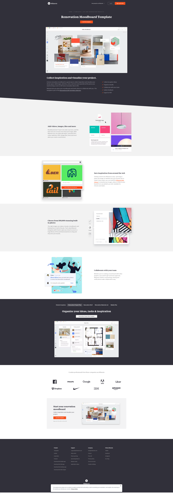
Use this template (86, 21)
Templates (78, 11)
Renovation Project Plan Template (86, 316)
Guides (55, 453)
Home (70, 11)
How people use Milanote (97, 3)
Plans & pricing (74, 456)
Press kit (90, 456)
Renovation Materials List (101, 305)
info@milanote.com (92, 450)
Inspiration (56, 456)
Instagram (107, 456)
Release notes (74, 461)
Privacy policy (91, 458)
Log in (111, 3)
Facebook (107, 453)
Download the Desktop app (60, 467)
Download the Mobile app (60, 461)
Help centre (73, 453)
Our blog (107, 458)
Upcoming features (75, 458)
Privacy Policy (74, 489)
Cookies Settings (92, 464)
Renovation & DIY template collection (70, 90)
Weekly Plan (114, 305)
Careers (90, 453)
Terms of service (92, 461)
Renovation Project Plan (74, 305)
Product (56, 458)
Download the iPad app (59, 464)
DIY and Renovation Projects (93, 11)
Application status (75, 464)
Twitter (106, 450)
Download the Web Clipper (60, 469)
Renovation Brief (88, 305)
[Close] (120, 485)
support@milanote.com (76, 450)
